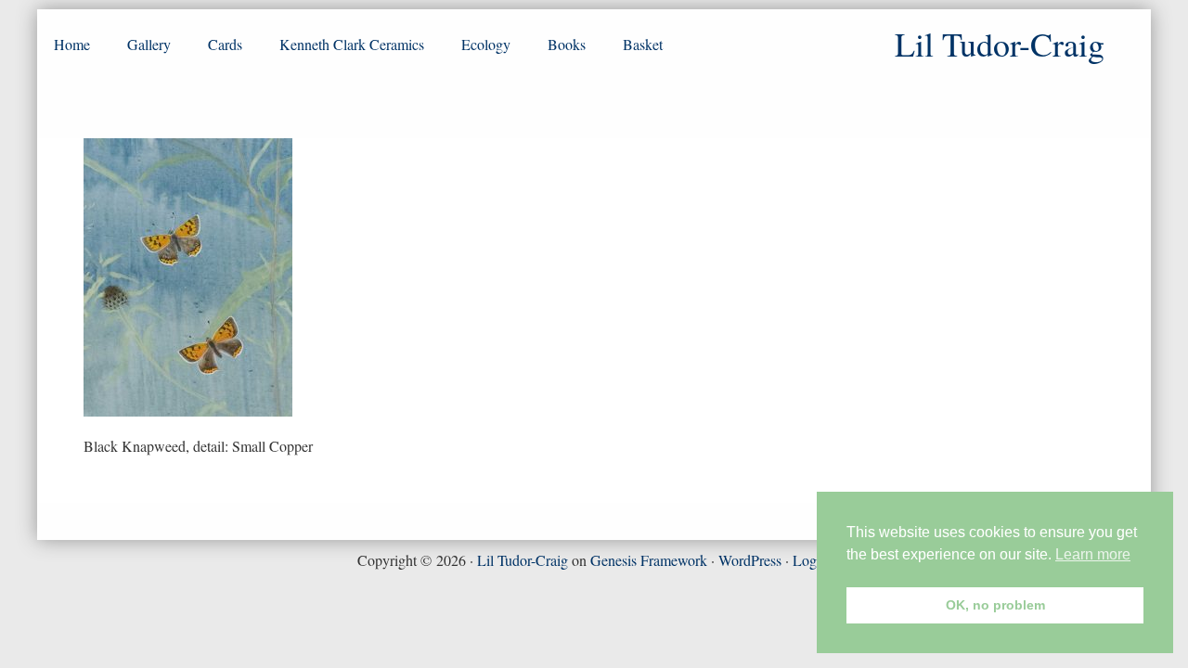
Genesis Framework (648, 560)
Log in (812, 560)
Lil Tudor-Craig (522, 560)
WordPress (749, 560)
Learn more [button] (1092, 554)
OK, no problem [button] (995, 604)
